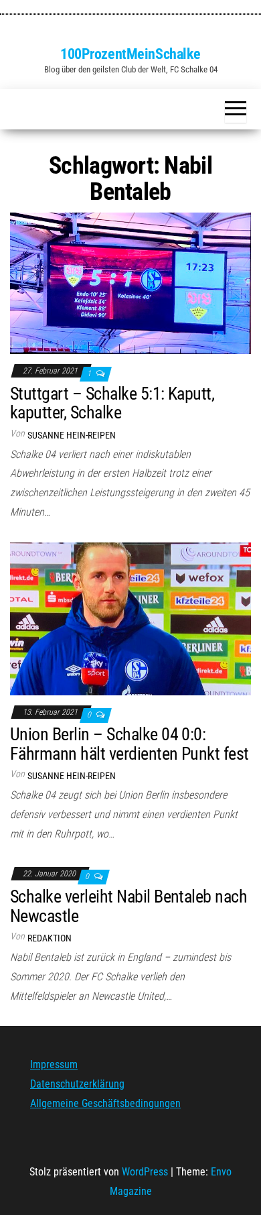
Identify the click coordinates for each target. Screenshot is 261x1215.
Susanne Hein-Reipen (71, 435)
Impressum (54, 1064)
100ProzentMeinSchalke (130, 54)
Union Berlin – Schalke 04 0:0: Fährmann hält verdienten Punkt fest (129, 744)
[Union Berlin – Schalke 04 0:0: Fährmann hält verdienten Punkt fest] (130, 618)
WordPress (145, 1171)
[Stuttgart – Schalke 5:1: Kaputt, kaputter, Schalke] (130, 282)
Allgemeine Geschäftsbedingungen (105, 1103)
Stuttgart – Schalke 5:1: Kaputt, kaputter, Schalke (112, 403)
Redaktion (49, 938)
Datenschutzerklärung (77, 1084)
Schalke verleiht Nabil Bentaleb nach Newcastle (128, 906)
